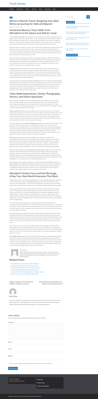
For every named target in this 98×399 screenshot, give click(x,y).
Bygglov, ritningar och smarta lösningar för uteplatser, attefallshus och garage (21, 283)
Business (11, 9)
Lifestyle (34, 9)
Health (27, 9)
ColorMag (31, 396)
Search (88, 17)
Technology (19, 9)
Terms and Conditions (43, 386)
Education (47, 9)
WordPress (38, 396)
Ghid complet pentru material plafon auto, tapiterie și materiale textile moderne (50, 283)
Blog (54, 9)
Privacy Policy (41, 383)
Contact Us (40, 379)
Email (10, 349)
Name (10, 342)
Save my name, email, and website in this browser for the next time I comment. (31, 363)
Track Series (17, 4)
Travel (40, 9)
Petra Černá (20, 27)
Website (10, 356)
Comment (11, 322)
